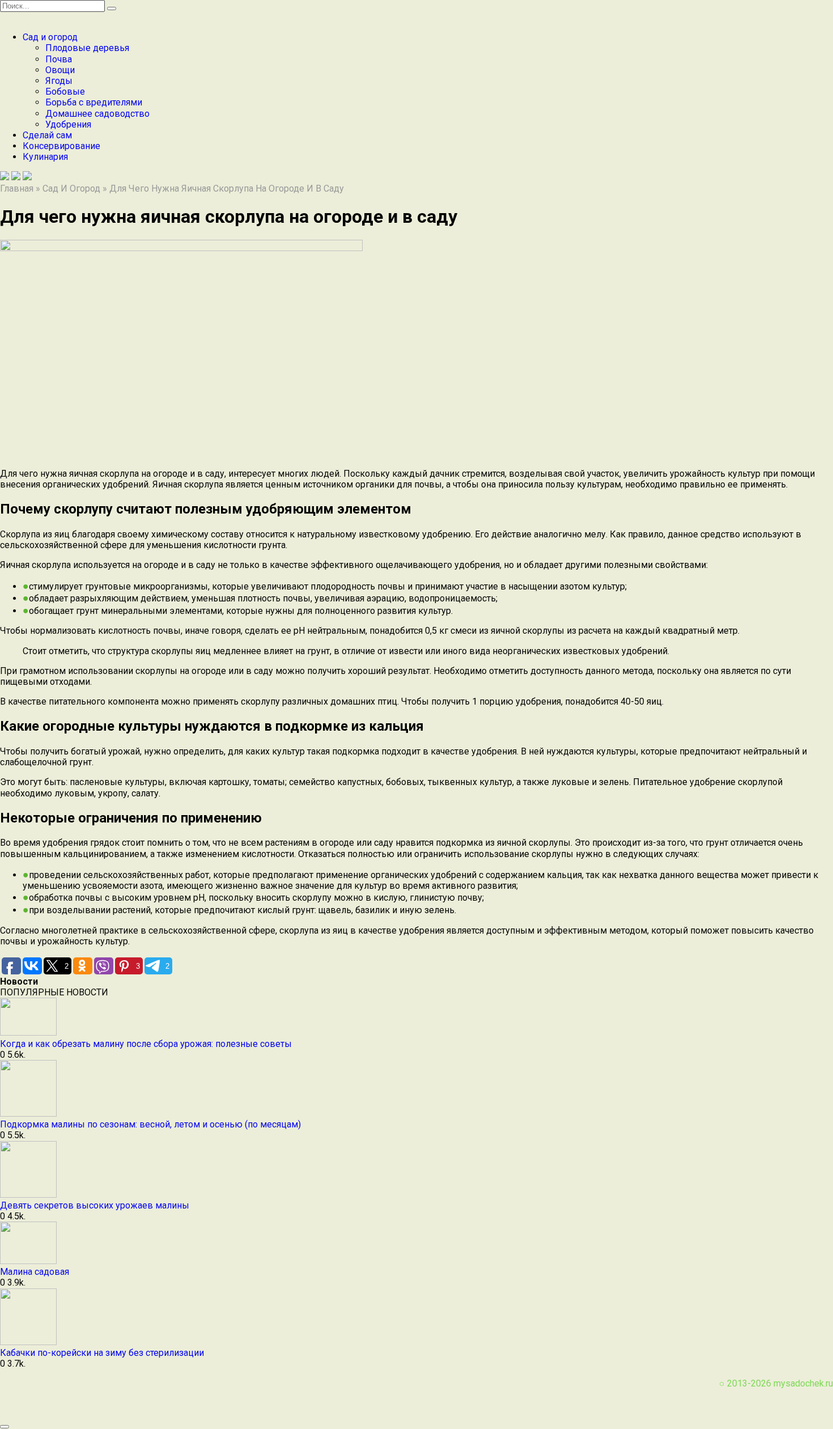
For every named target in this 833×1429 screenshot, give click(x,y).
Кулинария (45, 156)
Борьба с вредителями (93, 102)
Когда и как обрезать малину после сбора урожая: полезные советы (146, 1043)
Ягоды (59, 80)
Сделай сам (47, 135)
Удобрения (68, 124)
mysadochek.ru (803, 1383)
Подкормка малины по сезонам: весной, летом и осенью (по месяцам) (150, 1124)
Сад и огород (50, 37)
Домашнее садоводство (97, 113)
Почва (58, 59)
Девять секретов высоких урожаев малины (94, 1205)
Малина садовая (34, 1271)
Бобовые (65, 91)
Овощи (60, 70)
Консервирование (61, 146)
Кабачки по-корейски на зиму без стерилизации (102, 1352)
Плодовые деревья (87, 48)
